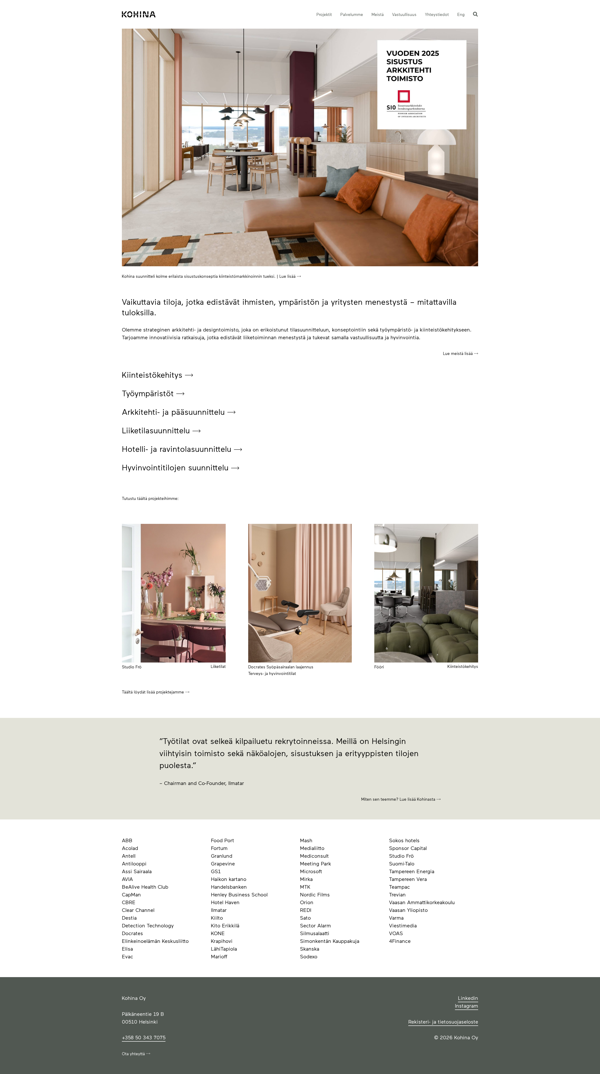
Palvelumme (351, 14)
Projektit (324, 14)
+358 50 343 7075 (143, 1037)
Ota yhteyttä (134, 1053)
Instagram (466, 1005)
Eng (461, 14)
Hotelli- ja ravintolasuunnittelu (178, 448)
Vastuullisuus (404, 14)
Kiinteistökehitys (153, 374)
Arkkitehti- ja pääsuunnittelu (174, 411)
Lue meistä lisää (458, 353)
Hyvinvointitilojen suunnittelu (176, 467)
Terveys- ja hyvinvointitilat (272, 673)
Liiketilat (218, 666)
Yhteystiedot (437, 14)
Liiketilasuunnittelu (157, 430)
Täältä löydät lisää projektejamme (153, 691)
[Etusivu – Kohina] (139, 14)
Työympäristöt (149, 393)
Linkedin (468, 998)
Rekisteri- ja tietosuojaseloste (443, 1021)
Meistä (377, 14)
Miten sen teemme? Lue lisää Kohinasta (398, 799)
